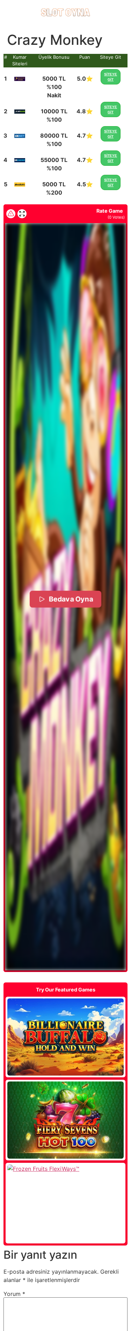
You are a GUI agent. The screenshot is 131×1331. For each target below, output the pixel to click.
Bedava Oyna (70, 599)
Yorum (14, 1294)
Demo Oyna (66, 1037)
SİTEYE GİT (110, 76)
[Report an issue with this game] (10, 213)
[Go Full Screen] (22, 213)
